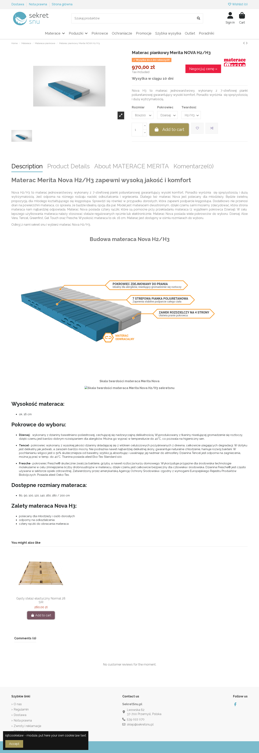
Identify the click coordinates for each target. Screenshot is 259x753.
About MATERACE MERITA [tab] (131, 167)
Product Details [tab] (68, 167)
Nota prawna (38, 4)
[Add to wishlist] (197, 128)
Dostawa (18, 4)
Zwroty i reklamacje (27, 726)
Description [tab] (27, 167)
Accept (14, 744)
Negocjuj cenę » (203, 69)
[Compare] (41, 593)
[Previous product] (244, 43)
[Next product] (247, 43)
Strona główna (62, 4)
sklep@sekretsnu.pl (140, 724)
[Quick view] (47, 593)
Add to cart (173, 129)
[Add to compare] (212, 128)
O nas (18, 704)
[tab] (193, 167)
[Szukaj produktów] (198, 18)
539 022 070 (135, 719)
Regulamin (21, 709)
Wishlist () (240, 4)
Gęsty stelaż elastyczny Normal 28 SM (40, 600)
